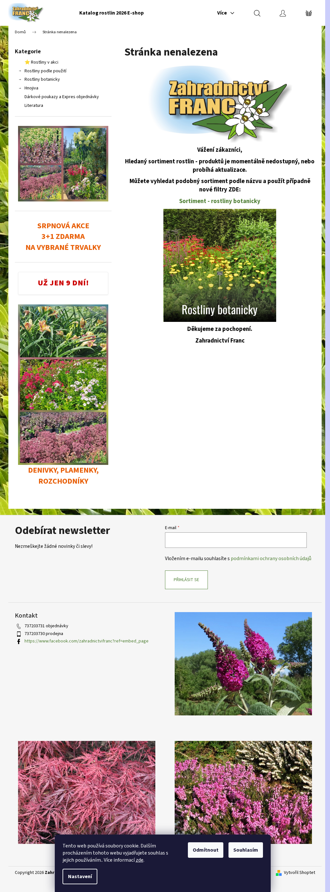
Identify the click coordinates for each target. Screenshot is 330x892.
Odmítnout (205, 850)
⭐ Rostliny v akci (41, 62)
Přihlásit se (186, 580)
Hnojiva (31, 88)
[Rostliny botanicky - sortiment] (219, 265)
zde (139, 860)
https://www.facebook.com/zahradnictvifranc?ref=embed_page (86, 641)
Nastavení (80, 876)
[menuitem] (111, 13)
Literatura (33, 105)
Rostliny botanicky (42, 79)
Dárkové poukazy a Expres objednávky (61, 97)
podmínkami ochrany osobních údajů (271, 558)
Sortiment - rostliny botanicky (219, 201)
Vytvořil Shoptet (299, 873)
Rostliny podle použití (45, 71)
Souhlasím (245, 850)
